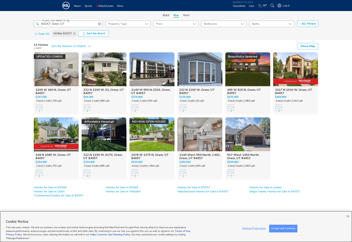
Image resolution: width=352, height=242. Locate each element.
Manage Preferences (254, 228)
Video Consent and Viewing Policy (110, 234)
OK (347, 216)
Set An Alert (96, 33)
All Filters (309, 24)
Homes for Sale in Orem (49, 191)
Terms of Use (182, 231)
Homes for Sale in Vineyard (123, 191)
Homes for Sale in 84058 (50, 187)
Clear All (44, 33)
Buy (176, 15)
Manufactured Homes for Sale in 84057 (203, 191)
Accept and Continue (283, 228)
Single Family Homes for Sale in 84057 (274, 191)
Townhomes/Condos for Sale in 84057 (59, 195)
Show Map (307, 46)
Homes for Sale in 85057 (193, 187)
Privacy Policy (14, 234)
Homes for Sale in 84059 (122, 187)
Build (166, 15)
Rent (186, 15)
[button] (37, 24)
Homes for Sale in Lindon (265, 187)
